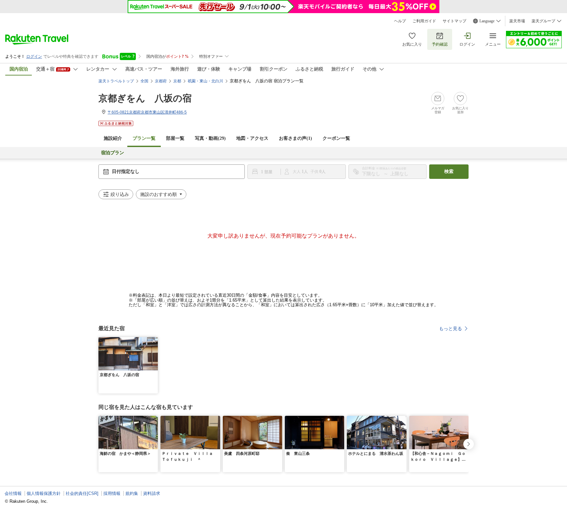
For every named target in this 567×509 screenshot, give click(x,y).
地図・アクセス (252, 138)
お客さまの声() (295, 138)
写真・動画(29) (210, 138)
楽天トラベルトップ (116, 81)
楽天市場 (517, 21)
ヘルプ (400, 21)
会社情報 (13, 493)
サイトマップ (454, 21)
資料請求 (151, 493)
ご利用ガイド (424, 21)
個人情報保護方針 (44, 493)
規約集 (131, 493)
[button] (154, 341)
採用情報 (111, 493)
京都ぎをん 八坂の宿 (145, 98)
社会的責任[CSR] (82, 493)
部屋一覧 (175, 138)
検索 (448, 171)
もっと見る (450, 328)
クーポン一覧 (336, 138)
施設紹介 (113, 138)
